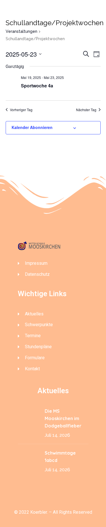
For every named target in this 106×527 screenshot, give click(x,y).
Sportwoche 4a (37, 85)
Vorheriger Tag (21, 109)
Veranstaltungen (21, 31)
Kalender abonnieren (32, 127)
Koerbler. (39, 512)
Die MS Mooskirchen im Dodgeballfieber (63, 418)
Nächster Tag (86, 109)
